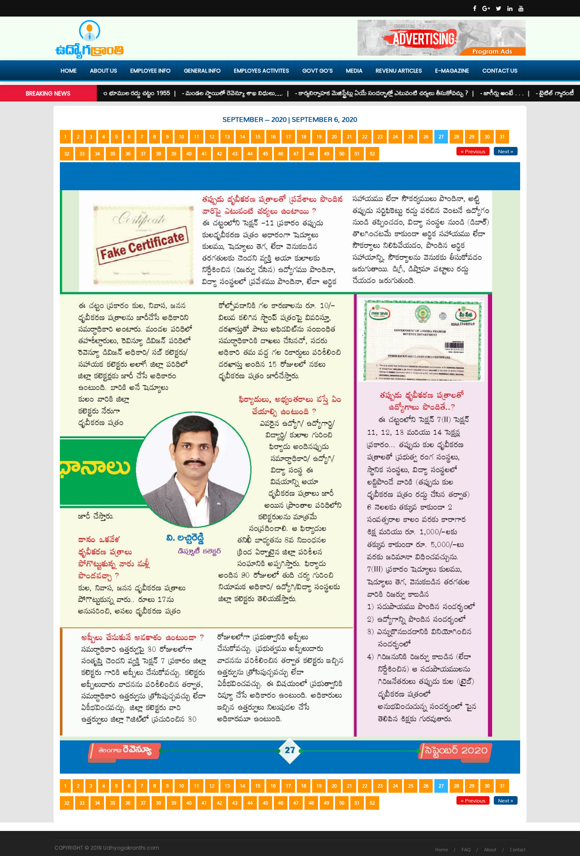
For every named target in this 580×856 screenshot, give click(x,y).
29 (471, 136)
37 (143, 153)
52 (372, 153)
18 (303, 136)
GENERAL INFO (202, 71)
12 (211, 136)
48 (311, 153)
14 (242, 136)
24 (395, 136)
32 (66, 153)
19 (318, 136)
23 (380, 136)
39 (173, 153)
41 (204, 153)
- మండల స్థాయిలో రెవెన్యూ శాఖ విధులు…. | (217, 93)
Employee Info (150, 71)
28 (456, 136)
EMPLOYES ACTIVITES (261, 71)
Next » (505, 151)
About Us (103, 71)
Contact (518, 849)
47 (295, 153)
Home (69, 71)
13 (227, 136)
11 (196, 136)
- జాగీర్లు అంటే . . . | (486, 93)
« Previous (473, 151)
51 (357, 153)
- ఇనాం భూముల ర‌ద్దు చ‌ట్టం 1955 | (114, 93)
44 (250, 153)
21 (349, 136)
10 (181, 136)
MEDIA (354, 71)
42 (219, 153)
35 (112, 153)
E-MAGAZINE (452, 71)
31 (502, 136)
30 (487, 136)
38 (158, 153)
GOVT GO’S (317, 71)
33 (81, 153)
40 (188, 153)
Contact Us (500, 71)
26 (425, 136)
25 (410, 136)
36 (127, 153)
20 (334, 136)
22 (364, 136)
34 (97, 153)
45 (265, 153)
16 (273, 136)
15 (257, 136)
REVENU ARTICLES (399, 71)
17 (288, 136)
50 (341, 153)
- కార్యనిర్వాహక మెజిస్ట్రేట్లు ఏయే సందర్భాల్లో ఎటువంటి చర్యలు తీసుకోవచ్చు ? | (366, 93)
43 (234, 153)
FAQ (466, 849)
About (490, 849)
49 (326, 153)
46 (280, 153)
